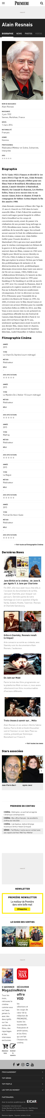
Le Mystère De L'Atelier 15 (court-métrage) (22, 395)
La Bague (7, 475)
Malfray (6, 435)
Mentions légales (7, 1115)
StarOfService (33, 1108)
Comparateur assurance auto (11, 1106)
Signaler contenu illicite (22, 1115)
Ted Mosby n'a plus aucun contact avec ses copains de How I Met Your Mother (22, 831)
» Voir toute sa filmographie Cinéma (28, 544)
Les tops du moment (11, 1090)
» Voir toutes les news (34, 743)
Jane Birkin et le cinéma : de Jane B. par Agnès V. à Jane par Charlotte (22, 582)
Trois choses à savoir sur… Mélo (20, 720)
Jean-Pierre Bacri (9, 785)
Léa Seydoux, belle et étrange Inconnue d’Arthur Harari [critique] (19, 825)
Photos (28, 33)
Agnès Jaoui (27, 785)
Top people (7, 1084)
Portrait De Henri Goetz (13, 515)
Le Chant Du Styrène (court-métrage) (19, 354)
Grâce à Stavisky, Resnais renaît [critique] (20, 636)
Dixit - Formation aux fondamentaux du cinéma (17, 1110)
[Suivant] (41, 770)
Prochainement (9, 1072)
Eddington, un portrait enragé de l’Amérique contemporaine (20, 813)
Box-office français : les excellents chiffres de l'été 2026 (21, 819)
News (19, 33)
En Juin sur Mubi (12, 677)
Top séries (6, 1078)
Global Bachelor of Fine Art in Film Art (14, 1108)
